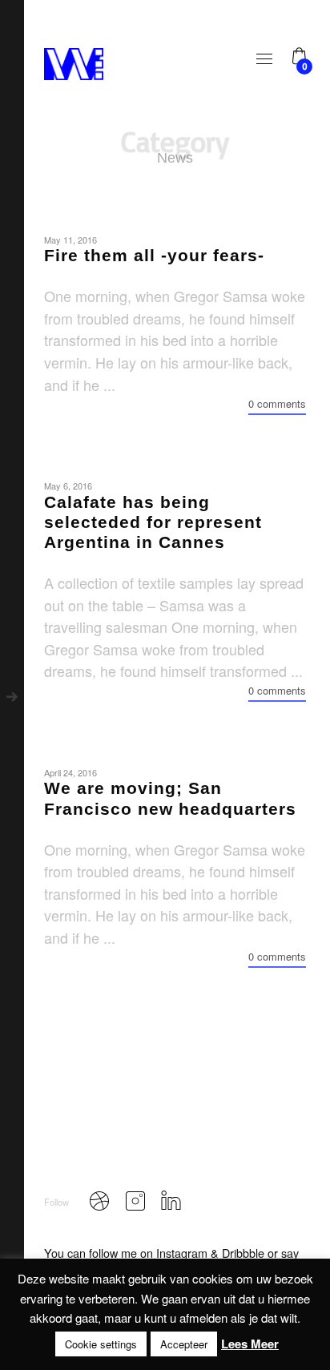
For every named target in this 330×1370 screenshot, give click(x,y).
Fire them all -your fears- (154, 255)
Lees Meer (250, 1343)
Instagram (181, 1252)
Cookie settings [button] (101, 1344)
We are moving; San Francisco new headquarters (170, 798)
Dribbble (243, 1252)
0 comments (277, 403)
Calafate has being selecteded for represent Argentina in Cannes (153, 522)
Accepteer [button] (183, 1344)
